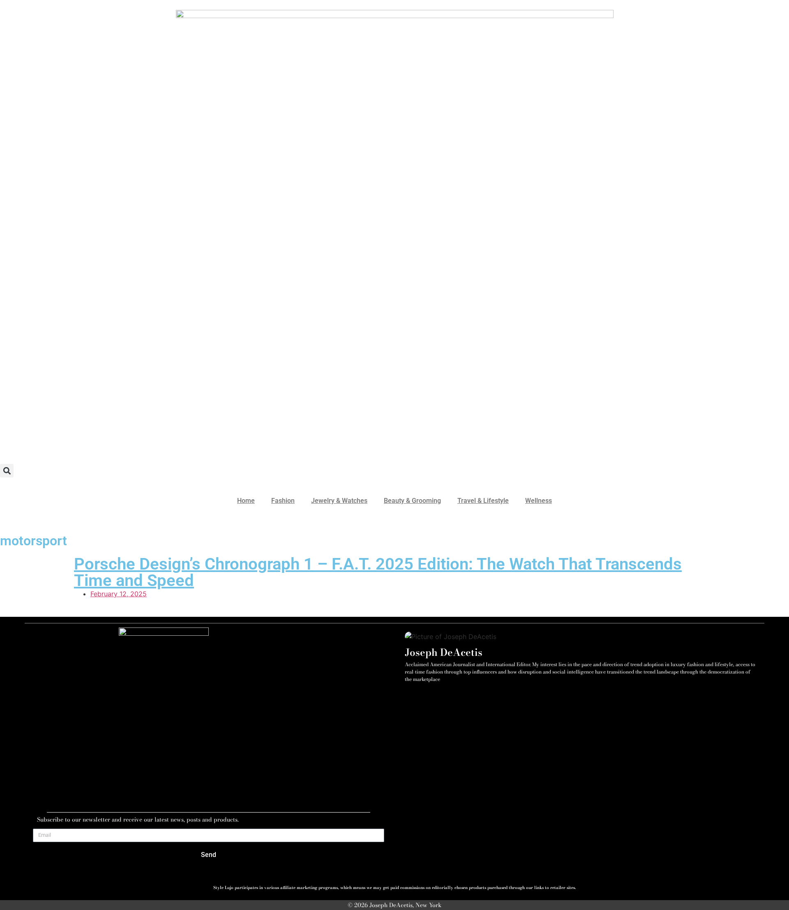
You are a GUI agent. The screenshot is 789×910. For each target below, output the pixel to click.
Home (246, 501)
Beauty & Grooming (412, 501)
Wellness (538, 501)
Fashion (283, 501)
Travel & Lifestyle (483, 501)
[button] (7, 470)
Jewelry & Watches (339, 501)
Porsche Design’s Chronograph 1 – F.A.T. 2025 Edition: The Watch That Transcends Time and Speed (378, 572)
